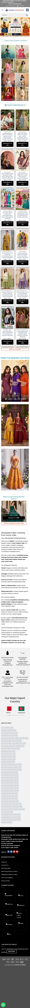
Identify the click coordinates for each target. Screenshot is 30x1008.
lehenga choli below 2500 (8, 756)
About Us (4, 862)
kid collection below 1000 (8, 746)
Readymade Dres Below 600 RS (10, 775)
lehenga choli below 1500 (8, 751)
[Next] (26, 511)
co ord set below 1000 (7, 727)
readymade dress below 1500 (9, 796)
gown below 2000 (6, 743)
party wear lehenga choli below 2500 (11, 767)
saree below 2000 (17, 806)
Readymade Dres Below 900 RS (10, 783)
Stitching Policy (6, 868)
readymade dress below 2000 (10, 798)
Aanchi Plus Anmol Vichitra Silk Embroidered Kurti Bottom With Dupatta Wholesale (7, 215)
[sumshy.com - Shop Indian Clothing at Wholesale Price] (14, 10)
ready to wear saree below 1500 (10, 801)
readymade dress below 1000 (9, 793)
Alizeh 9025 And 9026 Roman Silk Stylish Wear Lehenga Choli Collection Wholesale (7, 176)
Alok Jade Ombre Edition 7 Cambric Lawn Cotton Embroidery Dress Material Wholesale (22, 136)
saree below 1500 (6, 806)
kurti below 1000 (6, 748)
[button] (2, 10)
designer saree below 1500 (9, 730)
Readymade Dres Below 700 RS (10, 777)
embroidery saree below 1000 (9, 733)
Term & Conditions (7, 878)
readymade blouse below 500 (10, 772)
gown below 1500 (16, 740)
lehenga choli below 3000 (8, 759)
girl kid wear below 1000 (8, 738)
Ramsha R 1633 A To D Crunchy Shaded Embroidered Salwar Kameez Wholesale (7, 294)
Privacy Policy (5, 881)
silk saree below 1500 (7, 812)
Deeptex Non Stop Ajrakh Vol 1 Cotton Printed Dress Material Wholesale (22, 176)
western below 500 (7, 822)
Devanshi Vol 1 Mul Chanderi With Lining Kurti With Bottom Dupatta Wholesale (22, 215)
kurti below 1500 (15, 748)
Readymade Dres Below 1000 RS (10, 785)
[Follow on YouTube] (17, 851)
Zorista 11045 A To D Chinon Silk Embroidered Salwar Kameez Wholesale (7, 255)
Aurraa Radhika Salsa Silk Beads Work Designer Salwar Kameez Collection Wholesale (22, 334)
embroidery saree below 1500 (9, 735)
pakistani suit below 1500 (8, 762)
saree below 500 (6, 804)
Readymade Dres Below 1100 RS (10, 788)
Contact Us (4, 865)
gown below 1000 (6, 740)
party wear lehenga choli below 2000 (11, 764)
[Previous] (2, 511)
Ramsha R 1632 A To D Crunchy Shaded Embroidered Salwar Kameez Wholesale (22, 294)
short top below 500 (7, 809)
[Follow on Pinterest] (14, 851)
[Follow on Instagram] (11, 851)
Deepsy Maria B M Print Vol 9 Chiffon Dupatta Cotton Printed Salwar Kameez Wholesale (7, 136)
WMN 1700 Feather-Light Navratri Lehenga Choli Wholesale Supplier (14, 512)
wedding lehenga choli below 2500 (11, 817)
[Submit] (26, 15)
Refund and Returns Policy (9, 871)
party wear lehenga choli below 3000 (11, 769)
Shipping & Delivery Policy (9, 874)
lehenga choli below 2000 (8, 754)
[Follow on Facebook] (8, 851)
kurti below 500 (20, 746)
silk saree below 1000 (19, 809)
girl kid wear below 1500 (21, 738)
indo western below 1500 (18, 743)
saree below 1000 (16, 804)
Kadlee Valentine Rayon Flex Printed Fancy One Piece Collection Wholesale (22, 255)
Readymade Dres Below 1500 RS (10, 790)
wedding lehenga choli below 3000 (11, 819)
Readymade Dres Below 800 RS (10, 780)
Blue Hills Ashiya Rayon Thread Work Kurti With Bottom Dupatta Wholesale (7, 333)
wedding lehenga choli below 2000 (11, 814)
